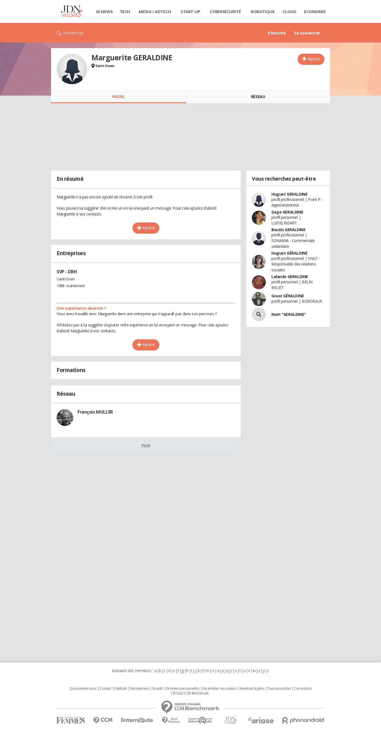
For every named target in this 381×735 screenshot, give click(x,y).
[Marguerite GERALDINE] (72, 69)
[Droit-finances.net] (171, 720)
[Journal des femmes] (71, 720)
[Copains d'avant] (201, 720)
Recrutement (139, 689)
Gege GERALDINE (287, 212)
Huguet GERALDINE (289, 194)
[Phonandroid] (303, 720)
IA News (104, 11)
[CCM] (102, 720)
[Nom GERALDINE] (259, 314)
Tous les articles (279, 689)
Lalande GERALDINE (289, 276)
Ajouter (314, 58)
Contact (105, 689)
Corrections (302, 689)
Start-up (190, 11)
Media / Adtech (155, 11)
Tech (125, 11)
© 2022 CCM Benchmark (191, 693)
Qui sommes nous (83, 689)
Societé (157, 689)
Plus (145, 445)
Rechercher (73, 32)
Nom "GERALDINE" (288, 314)
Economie (315, 11)
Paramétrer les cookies (219, 689)
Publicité (120, 689)
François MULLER (95, 412)
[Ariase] (261, 720)
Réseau (258, 96)
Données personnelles (182, 689)
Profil (118, 96)
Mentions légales (252, 689)
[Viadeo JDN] (230, 720)
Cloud (289, 11)
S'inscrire (276, 32)
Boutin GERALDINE (288, 229)
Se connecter (307, 32)
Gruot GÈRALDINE (287, 295)
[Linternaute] (137, 720)
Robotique (262, 11)
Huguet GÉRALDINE (289, 253)
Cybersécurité (225, 11)
